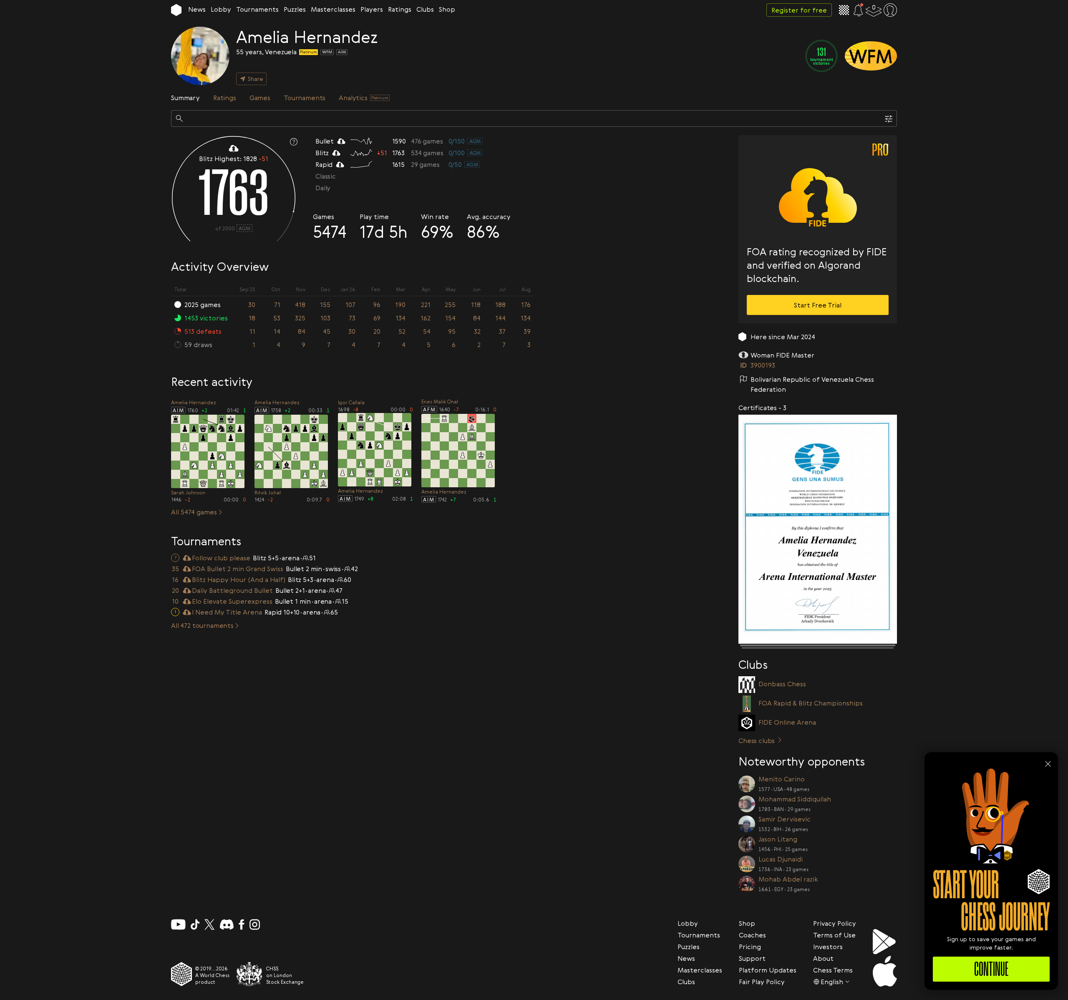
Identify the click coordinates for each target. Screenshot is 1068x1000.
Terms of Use (834, 935)
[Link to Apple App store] (885, 971)
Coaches (752, 935)
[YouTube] (178, 924)
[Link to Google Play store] (885, 941)
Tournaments (257, 9)
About (823, 958)
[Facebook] (242, 924)
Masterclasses (333, 9)
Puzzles (295, 9)
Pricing (750, 946)
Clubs (425, 9)
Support (752, 958)
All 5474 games (194, 511)
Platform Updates (767, 970)
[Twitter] (209, 924)
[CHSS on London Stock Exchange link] (249, 974)
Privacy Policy (834, 923)
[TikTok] (195, 924)
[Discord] (227, 924)
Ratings (399, 9)
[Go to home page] (176, 10)
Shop (447, 9)
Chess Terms (833, 970)
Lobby (221, 9)
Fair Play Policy (762, 981)
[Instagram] (254, 924)
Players (371, 9)
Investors (828, 946)
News (197, 9)
